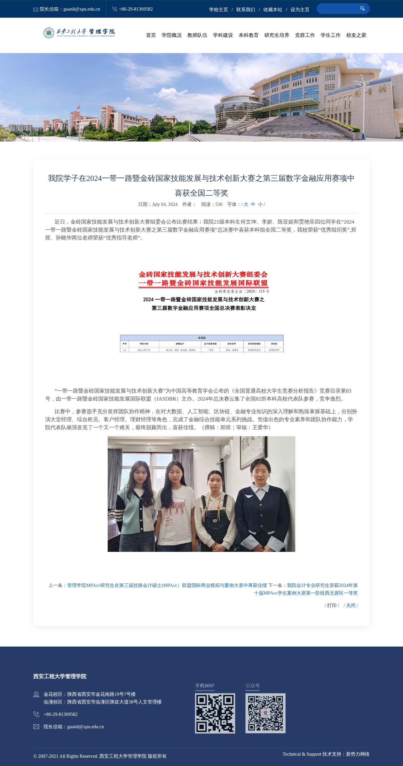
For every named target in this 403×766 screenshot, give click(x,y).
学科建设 (223, 35)
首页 (151, 35)
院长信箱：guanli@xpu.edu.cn (70, 9)
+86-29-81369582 (136, 9)
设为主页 (300, 9)
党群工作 (305, 35)
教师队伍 (197, 35)
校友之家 (356, 35)
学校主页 (218, 9)
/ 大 (244, 204)
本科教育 (249, 35)
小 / (261, 204)
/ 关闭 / (351, 605)
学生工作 (331, 35)
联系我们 (245, 9)
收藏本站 (272, 9)
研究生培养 (276, 35)
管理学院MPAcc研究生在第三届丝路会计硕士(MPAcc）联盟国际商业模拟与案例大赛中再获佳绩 (167, 585)
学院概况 (172, 35)
